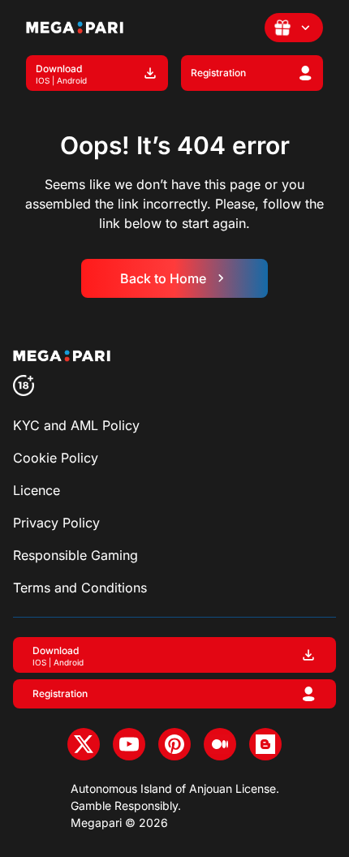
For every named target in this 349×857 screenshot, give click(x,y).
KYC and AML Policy (76, 425)
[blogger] (265, 744)
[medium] (220, 744)
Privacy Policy (56, 523)
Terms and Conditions (80, 587)
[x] (83, 744)
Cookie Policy (55, 458)
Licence (36, 490)
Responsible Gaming (75, 555)
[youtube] (129, 744)
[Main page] (74, 27)
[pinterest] (174, 744)
